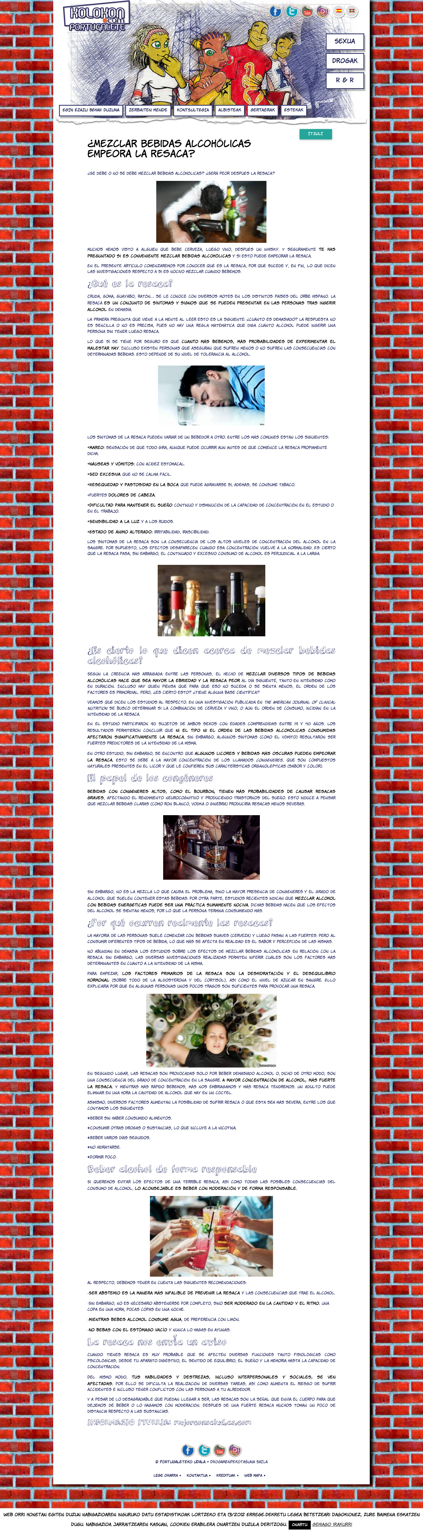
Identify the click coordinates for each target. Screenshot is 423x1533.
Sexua (345, 42)
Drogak (345, 61)
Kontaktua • (199, 1475)
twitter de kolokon (291, 12)
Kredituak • (227, 1475)
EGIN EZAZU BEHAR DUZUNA (91, 110)
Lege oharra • (167, 1475)
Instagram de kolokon (323, 12)
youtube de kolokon (307, 12)
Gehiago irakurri (332, 1525)
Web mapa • (254, 1475)
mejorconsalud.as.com (212, 1422)
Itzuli (315, 134)
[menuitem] (338, 6)
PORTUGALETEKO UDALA (182, 1462)
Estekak (293, 110)
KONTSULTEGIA (193, 110)
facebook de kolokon (275, 12)
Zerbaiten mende (148, 110)
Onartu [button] (299, 1525)
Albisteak (229, 110)
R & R (345, 80)
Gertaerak (263, 110)
